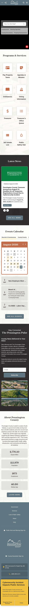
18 (11, 263)
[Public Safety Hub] (21, 139)
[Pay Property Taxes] (7, 72)
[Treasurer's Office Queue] (21, 116)
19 (14, 263)
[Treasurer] (7, 116)
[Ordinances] (7, 94)
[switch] (27, 46)
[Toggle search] (23, 2)
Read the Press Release (7, 603)
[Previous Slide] (4, 210)
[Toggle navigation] (2, 2)
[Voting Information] (21, 94)
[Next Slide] (7, 210)
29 (14, 254)
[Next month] (25, 244)
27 (8, 254)
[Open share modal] (5, 2)
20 (18, 263)
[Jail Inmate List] (7, 139)
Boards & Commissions (9, 237)
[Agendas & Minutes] (21, 72)
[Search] (23, 24)
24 (8, 267)
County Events (22, 237)
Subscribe (14, 375)
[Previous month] (23, 244)
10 (8, 260)
